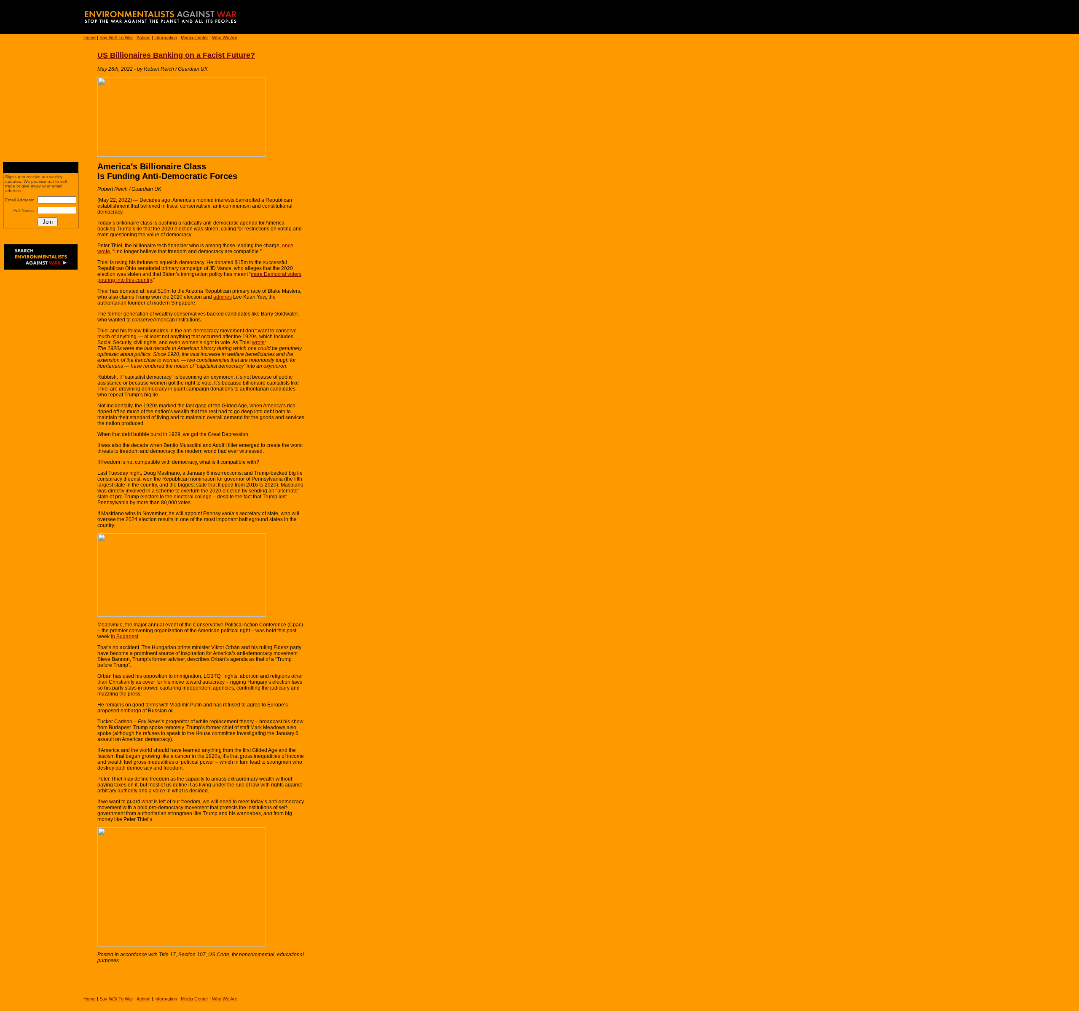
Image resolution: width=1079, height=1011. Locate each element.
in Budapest (124, 636)
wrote (258, 342)
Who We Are (224, 37)
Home (89, 37)
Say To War (116, 37)
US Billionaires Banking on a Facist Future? (176, 55)
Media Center (194, 37)
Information (165, 37)
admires (222, 297)
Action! (143, 37)
